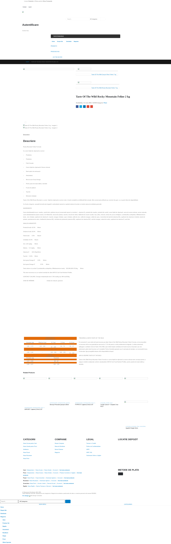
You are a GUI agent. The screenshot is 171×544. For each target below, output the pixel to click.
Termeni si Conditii (91, 443)
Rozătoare (5, 532)
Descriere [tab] (26, 134)
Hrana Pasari (26, 452)
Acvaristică (6, 529)
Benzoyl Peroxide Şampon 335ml (59, 404)
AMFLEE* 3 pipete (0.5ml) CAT (33, 409)
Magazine (76, 41)
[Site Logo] (31, 13)
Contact (24, 6)
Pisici (105, 103)
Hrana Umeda (47, 470)
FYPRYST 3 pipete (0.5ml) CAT (84, 404)
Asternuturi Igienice (51, 478)
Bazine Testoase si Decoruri (43, 486)
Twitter (80, 106)
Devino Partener (59, 449)
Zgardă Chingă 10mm (132, 428)
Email (91, 106)
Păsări (4, 536)
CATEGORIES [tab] (128, 504)
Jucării (107, 402)
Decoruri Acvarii (51, 483)
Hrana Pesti (26, 458)
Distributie (69, 41)
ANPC (88, 449)
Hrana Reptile (31, 486)
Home (53, 41)
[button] (1, 498)
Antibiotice (26, 449)
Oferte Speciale (7, 542)
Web (25, 495)
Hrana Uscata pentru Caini (30, 443)
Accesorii (102, 402)
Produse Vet (6, 523)
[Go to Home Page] (22, 62)
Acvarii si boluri (42, 483)
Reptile (4, 526)
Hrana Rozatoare (27, 455)
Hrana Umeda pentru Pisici (30, 446)
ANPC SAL (89, 452)
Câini (138, 426)
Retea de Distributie (60, 446)
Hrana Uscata (39, 470)
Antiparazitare (28, 407)
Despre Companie (59, 443)
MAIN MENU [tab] (42, 504)
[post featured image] (35, 391)
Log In (30, 6)
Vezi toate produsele (64, 470)
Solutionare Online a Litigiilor (93, 455)
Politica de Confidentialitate (93, 446)
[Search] (103, 19)
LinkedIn (84, 106)
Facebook (77, 106)
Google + (88, 106)
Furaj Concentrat (40, 478)
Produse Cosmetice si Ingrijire (67, 472)
